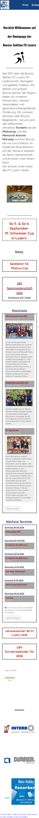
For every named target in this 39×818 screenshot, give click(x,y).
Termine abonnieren (15, 608)
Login (26, 4)
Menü (36, 5)
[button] (19, 532)
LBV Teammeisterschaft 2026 (19, 288)
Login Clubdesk (10, 670)
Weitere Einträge (12, 508)
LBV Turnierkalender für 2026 (19, 651)
